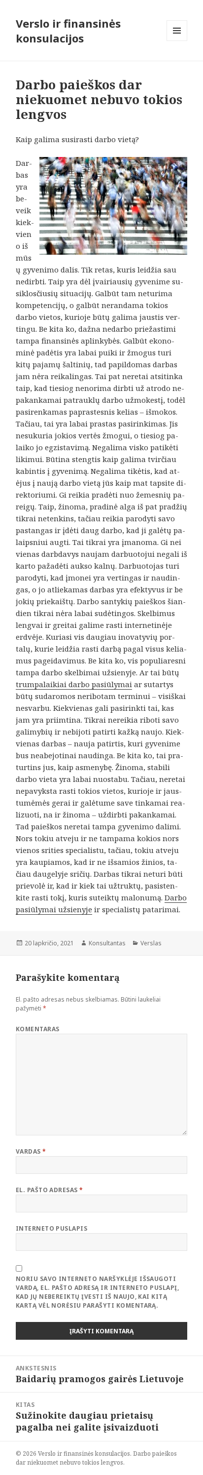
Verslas (151, 943)
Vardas (31, 1151)
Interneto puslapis (52, 1228)
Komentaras (38, 1029)
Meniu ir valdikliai (177, 40)
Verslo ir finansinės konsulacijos (68, 30)
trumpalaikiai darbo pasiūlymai (74, 684)
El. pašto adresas (49, 1190)
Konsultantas (107, 943)
